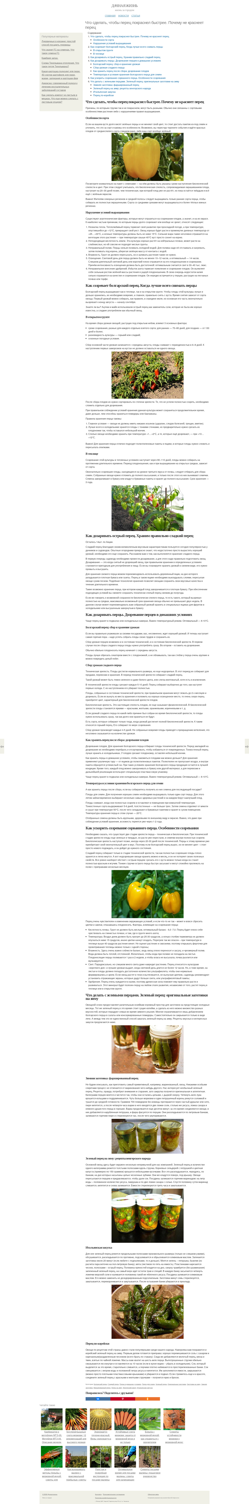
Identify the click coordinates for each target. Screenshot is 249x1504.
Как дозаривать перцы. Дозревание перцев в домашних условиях (125, 60)
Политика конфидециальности (105, 1498)
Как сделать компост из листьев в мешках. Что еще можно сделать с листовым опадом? (60, 98)
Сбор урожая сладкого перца (108, 67)
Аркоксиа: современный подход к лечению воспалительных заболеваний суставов (59, 86)
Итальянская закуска (104, 91)
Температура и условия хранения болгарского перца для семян (127, 74)
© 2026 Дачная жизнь (49, 1494)
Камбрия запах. (50, 58)
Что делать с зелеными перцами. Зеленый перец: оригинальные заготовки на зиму (134, 81)
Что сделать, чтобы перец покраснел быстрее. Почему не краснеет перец (129, 36)
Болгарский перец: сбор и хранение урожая (116, 64)
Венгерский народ (129, 1387)
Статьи (135, 15)
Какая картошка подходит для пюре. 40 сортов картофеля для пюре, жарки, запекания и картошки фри (61, 75)
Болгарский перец (100, 1384)
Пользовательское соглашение (114, 1494)
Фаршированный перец (102, 1387)
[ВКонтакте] (98, 1399)
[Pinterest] (122, 1399)
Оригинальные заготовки (177, 1384)
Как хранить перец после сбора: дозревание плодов (121, 71)
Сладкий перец (113, 1384)
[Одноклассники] (147, 1399)
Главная (110, 15)
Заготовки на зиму (193, 1384)
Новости (123, 15)
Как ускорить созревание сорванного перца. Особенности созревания (128, 78)
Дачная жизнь (125, 5)
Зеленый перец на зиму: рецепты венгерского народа (122, 88)
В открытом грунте (103, 50)
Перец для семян (148, 1384)
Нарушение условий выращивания (112, 43)
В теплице (98, 53)
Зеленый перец (161, 1384)
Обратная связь (153, 1494)
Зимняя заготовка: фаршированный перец (116, 84)
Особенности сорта (103, 39)
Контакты (98, 1494)
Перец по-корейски (103, 95)
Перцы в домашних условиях (130, 1384)
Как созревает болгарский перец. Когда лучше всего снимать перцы (126, 46)
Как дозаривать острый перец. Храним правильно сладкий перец (125, 57)
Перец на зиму (116, 1387)
